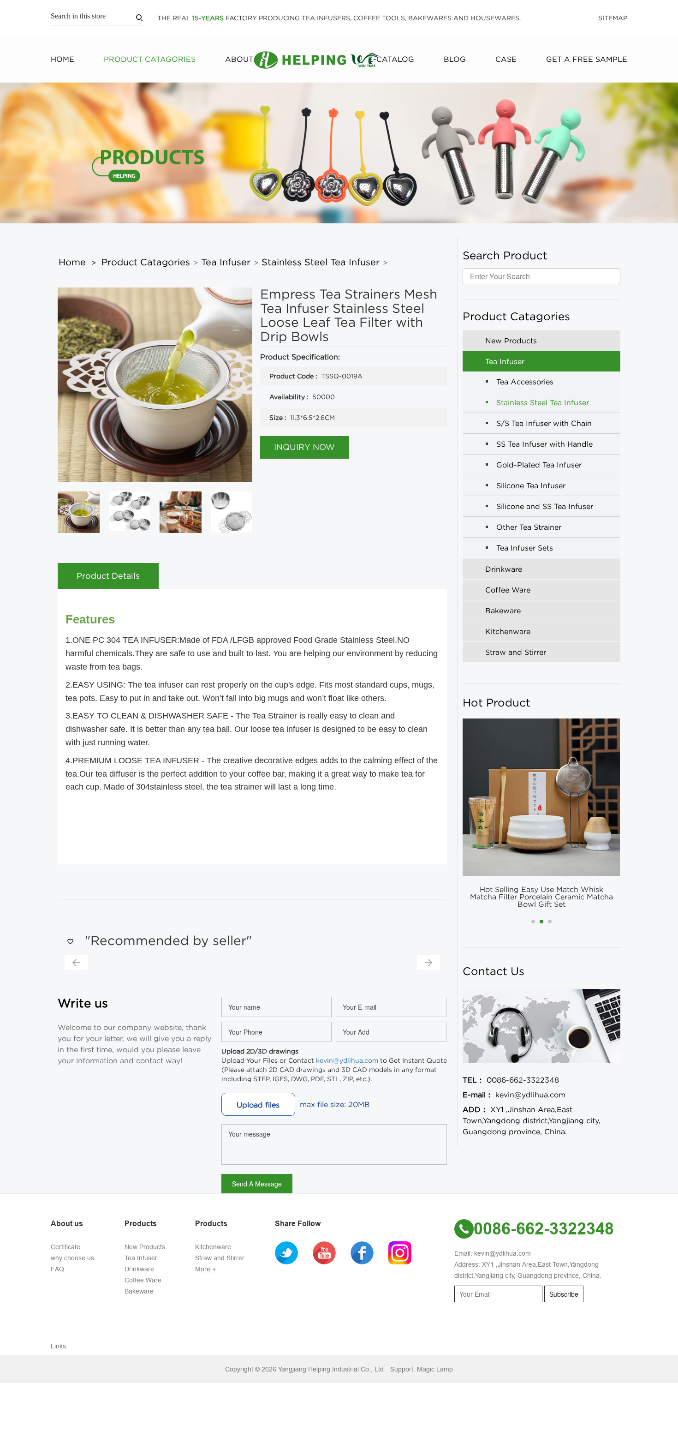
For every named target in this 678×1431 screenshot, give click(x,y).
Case (506, 59)
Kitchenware (213, 1247)
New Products (145, 1247)
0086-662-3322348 (511, 1080)
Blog (455, 59)
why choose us (72, 1258)
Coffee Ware (143, 1280)
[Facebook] (369, 1252)
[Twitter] (293, 1252)
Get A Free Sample (586, 59)
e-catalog (391, 59)
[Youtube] (331, 1252)
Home (62, 59)
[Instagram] (406, 1252)
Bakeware (139, 1291)
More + (205, 1269)
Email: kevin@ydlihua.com (492, 1253)
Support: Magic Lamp (421, 1369)
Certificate (65, 1247)
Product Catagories (150, 59)
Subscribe (563, 1294)
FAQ (57, 1269)
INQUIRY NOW (304, 447)
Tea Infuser (225, 262)
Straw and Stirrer (219, 1258)
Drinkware (139, 1269)
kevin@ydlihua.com (347, 1060)
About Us (245, 59)
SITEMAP (612, 18)
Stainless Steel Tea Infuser (321, 262)
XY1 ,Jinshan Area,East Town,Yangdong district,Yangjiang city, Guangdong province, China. (532, 1120)
